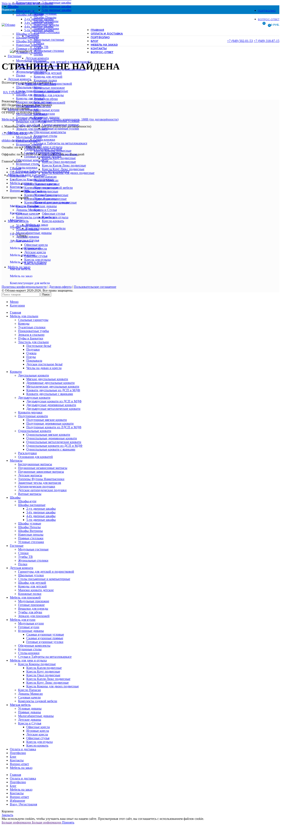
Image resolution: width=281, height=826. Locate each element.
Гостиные (16, 234)
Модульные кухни (29, 137)
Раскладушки (27, 453)
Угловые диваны (27, 225)
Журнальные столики (31, 71)
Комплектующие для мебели (30, 283)
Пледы (31, 357)
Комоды (23, 323)
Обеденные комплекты (32, 160)
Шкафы (15, 227)
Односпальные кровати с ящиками (50, 449)
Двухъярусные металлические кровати (53, 408)
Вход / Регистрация (23, 804)
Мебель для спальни (24, 206)
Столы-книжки (26, 167)
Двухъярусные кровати (34, 397)
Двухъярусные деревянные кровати (51, 405)
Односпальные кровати (34, 431)
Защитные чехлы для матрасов (39, 482)
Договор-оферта (60, 286)
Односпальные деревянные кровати (51, 438)
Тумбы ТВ (23, 68)
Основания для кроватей (35, 457)
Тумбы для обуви (28, 125)
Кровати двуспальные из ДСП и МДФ (53, 390)
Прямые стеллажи (28, 48)
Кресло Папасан (27, 206)
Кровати (16, 213)
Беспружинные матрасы (35, 464)
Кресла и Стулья (27, 240)
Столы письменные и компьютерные (42, 91)
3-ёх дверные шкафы (38, 22)
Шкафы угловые (27, 34)
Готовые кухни (26, 140)
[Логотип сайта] (8, 25)
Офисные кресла (36, 245)
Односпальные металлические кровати (53, 442)
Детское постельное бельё (44, 364)
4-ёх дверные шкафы (38, 26)
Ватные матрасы (27, 2)
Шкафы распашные (29, 14)
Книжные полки (27, 106)
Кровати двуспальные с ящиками (49, 394)
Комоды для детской (30, 98)
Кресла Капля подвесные (42, 184)
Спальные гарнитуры (33, 320)
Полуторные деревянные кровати (50, 423)
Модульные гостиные (31, 60)
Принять (68, 822)
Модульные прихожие (31, 114)
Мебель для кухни (22, 255)
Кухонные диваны (29, 144)
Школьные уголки (29, 87)
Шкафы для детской (30, 94)
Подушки (33, 349)
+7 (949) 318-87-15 (266, 41)
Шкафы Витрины (28, 41)
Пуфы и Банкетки (30, 338)
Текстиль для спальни (33, 342)
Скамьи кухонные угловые (43, 149)
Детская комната (21, 241)
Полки (20, 75)
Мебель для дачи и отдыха (28, 262)
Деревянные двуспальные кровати (50, 383)
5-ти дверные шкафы (39, 30)
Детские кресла (35, 252)
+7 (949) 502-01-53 (240, 41)
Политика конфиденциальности (24, 286)
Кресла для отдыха (37, 259)
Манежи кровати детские (34, 102)
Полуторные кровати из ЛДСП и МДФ (53, 427)
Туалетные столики (31, 327)
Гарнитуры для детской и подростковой (44, 83)
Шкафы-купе (25, 11)
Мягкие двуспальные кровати (47, 379)
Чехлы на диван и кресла (44, 368)
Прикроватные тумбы (33, 331)
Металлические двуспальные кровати (52, 386)
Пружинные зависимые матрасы (41, 471)
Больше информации (31, 822)
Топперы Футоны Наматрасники (41, 479)
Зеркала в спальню (31, 334)
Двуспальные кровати (33, 375)
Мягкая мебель (20, 269)
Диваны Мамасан (28, 210)
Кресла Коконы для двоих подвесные (50, 202)
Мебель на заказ (21, 276)
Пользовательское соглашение (95, 286)
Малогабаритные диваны (34, 233)
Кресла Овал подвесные (41, 191)
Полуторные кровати (33, 416)
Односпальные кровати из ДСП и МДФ (54, 445)
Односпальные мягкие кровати (48, 434)
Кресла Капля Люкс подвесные (46, 195)
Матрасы (16, 220)
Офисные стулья (35, 256)
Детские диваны (27, 236)
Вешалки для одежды (31, 121)
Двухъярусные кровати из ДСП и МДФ (54, 401)
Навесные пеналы (28, 45)
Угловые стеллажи (29, 52)
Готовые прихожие (29, 117)
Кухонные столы (27, 164)
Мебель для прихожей (25, 248)
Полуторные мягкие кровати (46, 420)
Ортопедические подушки (36, 486)
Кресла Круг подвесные (41, 187)
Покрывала (34, 360)
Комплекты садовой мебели (35, 217)
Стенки (21, 64)
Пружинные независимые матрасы (42, 468)
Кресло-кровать (35, 263)
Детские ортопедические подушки (42, 490)
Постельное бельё (38, 346)
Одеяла (31, 353)
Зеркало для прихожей (32, 129)
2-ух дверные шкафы (39, 19)
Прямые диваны (27, 229)
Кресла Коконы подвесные (35, 179)
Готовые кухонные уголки (42, 156)
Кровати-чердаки (30, 412)
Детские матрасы (30, 475)
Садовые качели (27, 213)
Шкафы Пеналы (27, 37)
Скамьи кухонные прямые (42, 152)
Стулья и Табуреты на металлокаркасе (43, 171)
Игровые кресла (35, 248)
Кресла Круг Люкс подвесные (45, 198)
